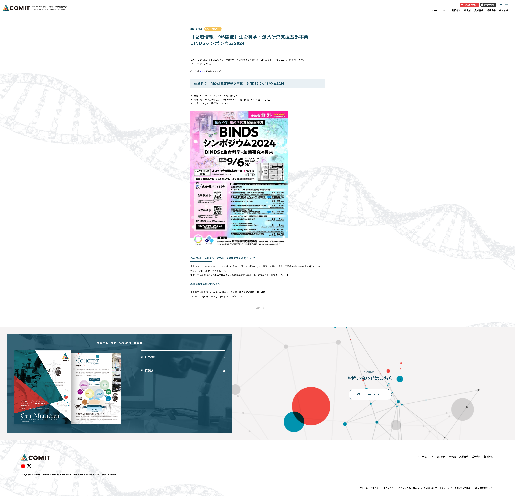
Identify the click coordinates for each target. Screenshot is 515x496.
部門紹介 (456, 10)
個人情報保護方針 (482, 488)
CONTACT (372, 394)
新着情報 (503, 10)
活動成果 (491, 10)
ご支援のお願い (471, 5)
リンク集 (364, 488)
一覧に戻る (259, 308)
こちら (202, 70)
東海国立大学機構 (462, 488)
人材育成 (478, 10)
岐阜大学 (374, 488)
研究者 (467, 10)
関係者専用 (489, 5)
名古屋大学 (388, 488)
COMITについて (440, 10)
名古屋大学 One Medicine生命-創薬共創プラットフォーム (424, 488)
